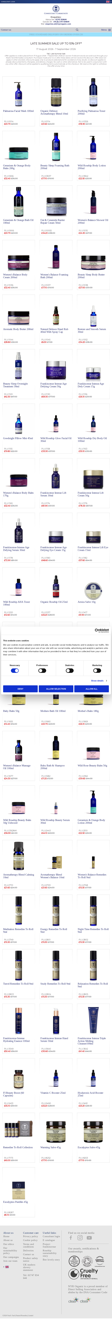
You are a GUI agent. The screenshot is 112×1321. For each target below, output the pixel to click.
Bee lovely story (51, 1259)
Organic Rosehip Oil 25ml (53, 601)
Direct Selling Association (82, 1289)
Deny (20, 689)
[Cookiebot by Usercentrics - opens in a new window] (97, 631)
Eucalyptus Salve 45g (89, 1147)
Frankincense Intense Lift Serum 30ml (53, 494)
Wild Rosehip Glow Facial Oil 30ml (55, 439)
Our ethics (8, 1244)
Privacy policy (30, 1236)
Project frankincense (49, 1245)
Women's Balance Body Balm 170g (18, 494)
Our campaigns (11, 1257)
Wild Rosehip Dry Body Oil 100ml (92, 439)
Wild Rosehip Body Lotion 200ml (92, 167)
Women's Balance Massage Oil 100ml (16, 767)
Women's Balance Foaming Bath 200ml (54, 276)
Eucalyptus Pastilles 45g (15, 1201)
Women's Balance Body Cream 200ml (15, 276)
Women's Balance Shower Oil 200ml (93, 221)
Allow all (92, 689)
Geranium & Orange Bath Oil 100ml (18, 221)
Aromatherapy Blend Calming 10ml (18, 876)
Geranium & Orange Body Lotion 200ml (91, 821)
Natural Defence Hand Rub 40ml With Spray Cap (54, 330)
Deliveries (28, 1250)
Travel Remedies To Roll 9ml (18, 983)
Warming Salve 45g (50, 1147)
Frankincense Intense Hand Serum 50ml (54, 1039)
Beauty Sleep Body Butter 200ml (91, 276)
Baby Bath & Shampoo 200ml (52, 767)
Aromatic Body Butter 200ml (18, 329)
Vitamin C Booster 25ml (53, 1092)
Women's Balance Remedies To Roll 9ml (92, 876)
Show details (97, 680)
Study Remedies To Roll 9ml (55, 983)
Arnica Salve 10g (86, 601)
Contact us (6, 30)
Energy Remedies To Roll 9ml (53, 930)
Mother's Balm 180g (88, 711)
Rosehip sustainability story (50, 1253)
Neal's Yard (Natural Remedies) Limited (20, 1315)
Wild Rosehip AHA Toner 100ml (16, 603)
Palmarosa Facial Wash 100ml (18, 111)
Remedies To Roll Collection (18, 1147)
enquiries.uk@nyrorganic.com (58, 24)
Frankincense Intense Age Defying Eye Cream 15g (53, 548)
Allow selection (56, 689)
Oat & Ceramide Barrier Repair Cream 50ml (52, 221)
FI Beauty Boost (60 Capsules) (13, 1094)
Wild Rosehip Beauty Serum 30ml (55, 821)
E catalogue (49, 1240)
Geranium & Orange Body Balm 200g (17, 167)
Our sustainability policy (10, 1251)
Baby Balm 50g (11, 711)
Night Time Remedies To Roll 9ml (93, 930)
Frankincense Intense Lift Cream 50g (90, 494)
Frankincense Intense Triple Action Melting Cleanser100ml (92, 1041)
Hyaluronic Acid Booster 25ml (90, 1094)
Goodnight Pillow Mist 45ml (18, 438)
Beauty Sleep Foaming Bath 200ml (54, 167)
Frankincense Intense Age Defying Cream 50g (53, 385)
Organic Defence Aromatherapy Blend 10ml (54, 112)
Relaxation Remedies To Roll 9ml (93, 985)
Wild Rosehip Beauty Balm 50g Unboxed (17, 821)
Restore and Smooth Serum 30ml (92, 330)
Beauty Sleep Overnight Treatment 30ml (15, 385)
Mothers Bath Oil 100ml (53, 711)
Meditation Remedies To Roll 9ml (18, 930)
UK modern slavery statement (29, 1267)
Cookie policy (30, 1240)
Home (6, 1236)
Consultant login (8, 1)
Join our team (10, 1260)
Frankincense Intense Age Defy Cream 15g (91, 385)
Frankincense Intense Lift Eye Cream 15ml (93, 548)
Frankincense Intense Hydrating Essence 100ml (16, 1039)
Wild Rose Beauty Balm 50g (92, 765)
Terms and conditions (28, 1245)
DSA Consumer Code (95, 1292)
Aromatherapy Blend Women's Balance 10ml (52, 876)
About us (8, 1240)
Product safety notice (30, 1259)
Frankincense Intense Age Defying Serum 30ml (16, 548)
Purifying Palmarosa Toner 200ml (91, 112)
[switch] (42, 670)
